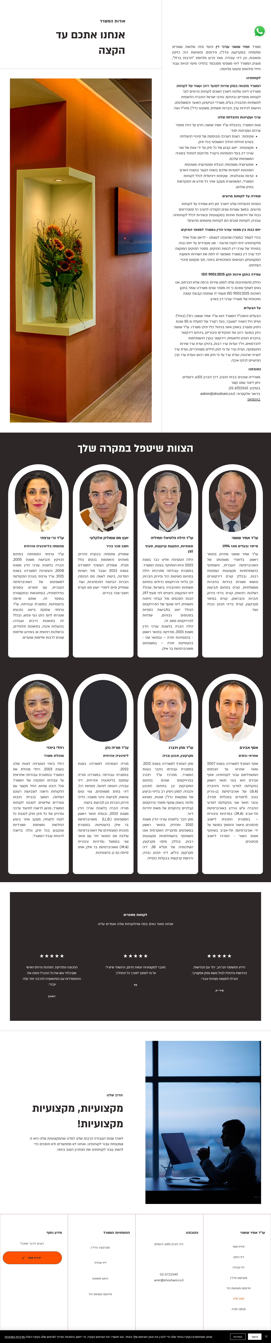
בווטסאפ (253, 399)
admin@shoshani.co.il (217, 394)
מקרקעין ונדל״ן (100, 1247)
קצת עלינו (238, 1298)
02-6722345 (169, 1274)
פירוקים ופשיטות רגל (239, 1288)
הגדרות (238, 1337)
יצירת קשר (239, 1246)
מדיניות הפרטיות (15, 1337)
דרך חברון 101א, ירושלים (168, 1244)
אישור (254, 1337)
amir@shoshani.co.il (169, 1280)
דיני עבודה (239, 1267)
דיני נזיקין (238, 1257)
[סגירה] (266, 1336)
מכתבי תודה (239, 1309)
